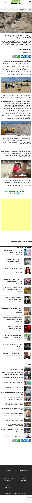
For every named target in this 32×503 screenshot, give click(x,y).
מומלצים (8, 470)
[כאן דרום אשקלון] (16, 2)
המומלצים (8, 485)
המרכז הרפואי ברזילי (8, 473)
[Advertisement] (16, 215)
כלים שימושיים (23, 470)
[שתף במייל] (16, 56)
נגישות (23, 478)
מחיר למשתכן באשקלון (8, 478)
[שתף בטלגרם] (24, 56)
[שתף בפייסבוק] (30, 56)
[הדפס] (13, 56)
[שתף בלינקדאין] (22, 56)
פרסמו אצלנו (23, 480)
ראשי (2, 2)
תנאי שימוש (24, 473)
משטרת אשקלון (8, 480)
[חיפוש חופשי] (5, 2)
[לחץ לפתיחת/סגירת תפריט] (30, 2)
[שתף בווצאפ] (19, 56)
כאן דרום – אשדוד (8, 487)
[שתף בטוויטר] (27, 56)
